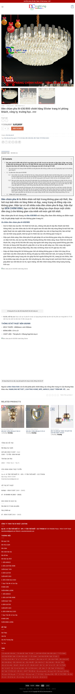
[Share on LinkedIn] (19, 142)
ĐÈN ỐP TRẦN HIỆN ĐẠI (29, 671)
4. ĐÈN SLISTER (10, 105)
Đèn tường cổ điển (49, 674)
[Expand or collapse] (71, 158)
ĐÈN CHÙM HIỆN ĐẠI (7, 662)
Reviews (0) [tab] (14, 153)
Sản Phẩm (36, 689)
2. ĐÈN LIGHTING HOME (8, 566)
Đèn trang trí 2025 (52, 671)
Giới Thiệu (4, 633)
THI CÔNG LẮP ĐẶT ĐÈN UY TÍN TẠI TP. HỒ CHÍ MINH (14, 659)
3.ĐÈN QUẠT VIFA (6, 569)
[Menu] (2, 7)
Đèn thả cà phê (5, 545)
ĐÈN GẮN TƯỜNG (60, 662)
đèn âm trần (28, 677)
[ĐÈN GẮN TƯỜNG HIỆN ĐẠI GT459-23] (12, 416)
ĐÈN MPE (16, 665)
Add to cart (17, 128)
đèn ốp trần (35, 677)
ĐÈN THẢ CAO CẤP (50, 665)
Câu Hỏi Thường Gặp (7, 640)
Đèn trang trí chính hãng (63, 671)
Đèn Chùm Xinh (13, 387)
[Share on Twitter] (9, 142)
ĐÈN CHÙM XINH (29, 138)
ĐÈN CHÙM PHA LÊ (39, 662)
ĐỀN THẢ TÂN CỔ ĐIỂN (60, 674)
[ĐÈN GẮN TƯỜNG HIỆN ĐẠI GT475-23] (37, 416)
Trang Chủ (22, 689)
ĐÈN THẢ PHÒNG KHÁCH (32, 668)
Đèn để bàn (4, 555)
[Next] (70, 50)
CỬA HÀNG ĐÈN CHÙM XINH (8, 653)
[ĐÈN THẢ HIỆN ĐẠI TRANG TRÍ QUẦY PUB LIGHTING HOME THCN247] (62, 416)
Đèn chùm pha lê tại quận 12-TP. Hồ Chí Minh (14, 138)
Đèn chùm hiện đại (6, 552)
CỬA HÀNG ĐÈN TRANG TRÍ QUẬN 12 (25, 653)
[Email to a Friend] (12, 142)
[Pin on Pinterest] (16, 142)
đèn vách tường (20, 677)
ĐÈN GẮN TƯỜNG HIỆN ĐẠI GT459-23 (10, 431)
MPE (40, 389)
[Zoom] (4, 84)
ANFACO (46, 389)
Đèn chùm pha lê (20, 105)
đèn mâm (4, 677)
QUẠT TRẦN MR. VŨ (57, 389)
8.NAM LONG (5, 587)
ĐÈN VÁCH (19, 671)
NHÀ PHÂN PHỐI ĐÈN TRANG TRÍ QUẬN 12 (49, 656)
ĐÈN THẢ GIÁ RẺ (6, 668)
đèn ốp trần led (43, 677)
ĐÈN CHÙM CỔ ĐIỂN (53, 659)
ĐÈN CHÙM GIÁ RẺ (64, 659)
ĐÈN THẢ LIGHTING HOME (17, 668)
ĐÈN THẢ (42, 665)
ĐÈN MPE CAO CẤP (24, 665)
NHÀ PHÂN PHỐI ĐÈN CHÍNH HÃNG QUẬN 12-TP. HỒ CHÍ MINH (51, 653)
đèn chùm (70, 674)
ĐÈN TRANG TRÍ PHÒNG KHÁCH (41, 138)
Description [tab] (5, 153)
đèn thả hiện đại (11, 677)
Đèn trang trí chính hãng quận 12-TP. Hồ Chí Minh (13, 674)
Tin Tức (3, 643)
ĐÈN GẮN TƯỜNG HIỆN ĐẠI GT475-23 (35, 431)
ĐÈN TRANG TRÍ (43, 668)
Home (2, 105)
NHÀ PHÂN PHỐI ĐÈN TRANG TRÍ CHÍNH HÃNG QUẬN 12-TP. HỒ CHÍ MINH (19, 656)
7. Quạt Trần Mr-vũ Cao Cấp (9, 583)
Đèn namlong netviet (41, 671)
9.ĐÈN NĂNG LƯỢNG (7, 590)
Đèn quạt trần (5, 541)
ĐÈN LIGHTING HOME (7, 665)
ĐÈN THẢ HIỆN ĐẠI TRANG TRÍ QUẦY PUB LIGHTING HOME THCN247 (61, 432)
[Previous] (5, 50)
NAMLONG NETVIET (16, 389)
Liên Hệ (3, 636)
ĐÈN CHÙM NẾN (30, 662)
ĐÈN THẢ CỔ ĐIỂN (61, 665)
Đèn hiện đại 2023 (6, 559)
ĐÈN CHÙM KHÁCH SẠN (18, 662)
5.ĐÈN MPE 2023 (6, 576)
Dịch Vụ (42, 689)
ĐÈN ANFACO (32, 659)
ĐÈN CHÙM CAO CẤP (42, 659)
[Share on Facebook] (6, 142)
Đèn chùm (4, 548)
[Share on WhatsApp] (3, 142)
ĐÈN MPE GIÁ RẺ (34, 665)
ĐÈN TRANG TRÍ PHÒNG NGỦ (9, 671)
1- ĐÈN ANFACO (6, 562)
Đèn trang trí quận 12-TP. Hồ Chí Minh (34, 674)
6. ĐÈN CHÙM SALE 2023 (8, 580)
